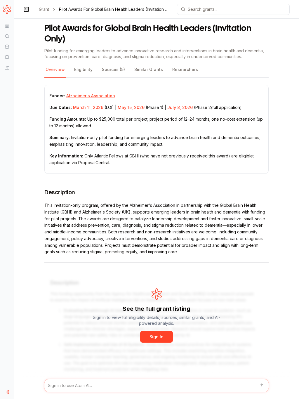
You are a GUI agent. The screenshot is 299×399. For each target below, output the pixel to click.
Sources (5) (113, 69)
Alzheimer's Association (90, 95)
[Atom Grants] (6, 9)
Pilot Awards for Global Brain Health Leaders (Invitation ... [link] (113, 9)
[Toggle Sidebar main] (13, 199)
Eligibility (83, 69)
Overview (55, 69)
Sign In (157, 336)
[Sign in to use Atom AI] (156, 385)
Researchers (185, 69)
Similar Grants (148, 69)
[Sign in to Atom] (6, 392)
